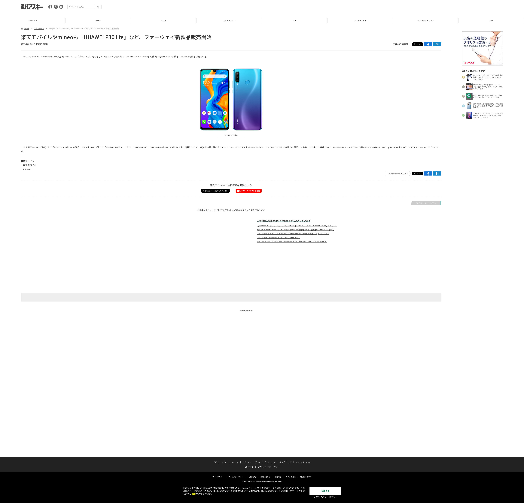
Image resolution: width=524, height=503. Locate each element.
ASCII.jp (250, 466)
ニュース (235, 462)
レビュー (491, 20)
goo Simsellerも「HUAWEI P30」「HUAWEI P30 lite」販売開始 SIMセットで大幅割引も (292, 241)
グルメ (98, 20)
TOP (425, 20)
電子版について (306, 477)
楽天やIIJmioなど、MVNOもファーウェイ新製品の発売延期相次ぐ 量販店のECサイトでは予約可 (295, 230)
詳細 (194, 494)
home (26, 28)
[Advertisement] (453, 7)
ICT (229, 20)
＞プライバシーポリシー (325, 497)
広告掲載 (278, 477)
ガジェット (39, 28)
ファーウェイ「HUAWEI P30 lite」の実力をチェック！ (278, 238)
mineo (26, 169)
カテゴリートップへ (427, 203)
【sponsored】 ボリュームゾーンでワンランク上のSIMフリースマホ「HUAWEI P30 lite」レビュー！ (297, 226)
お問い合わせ (265, 477)
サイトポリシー (218, 477)
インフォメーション (360, 20)
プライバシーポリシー (236, 477)
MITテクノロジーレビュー (269, 466)
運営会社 (252, 477)
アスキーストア (295, 20)
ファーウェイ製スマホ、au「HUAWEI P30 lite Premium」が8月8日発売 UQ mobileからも (293, 234)
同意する (325, 490)
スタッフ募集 (291, 477)
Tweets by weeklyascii (246, 311)
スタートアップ (163, 20)
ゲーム (32, 20)
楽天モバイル (29, 165)
